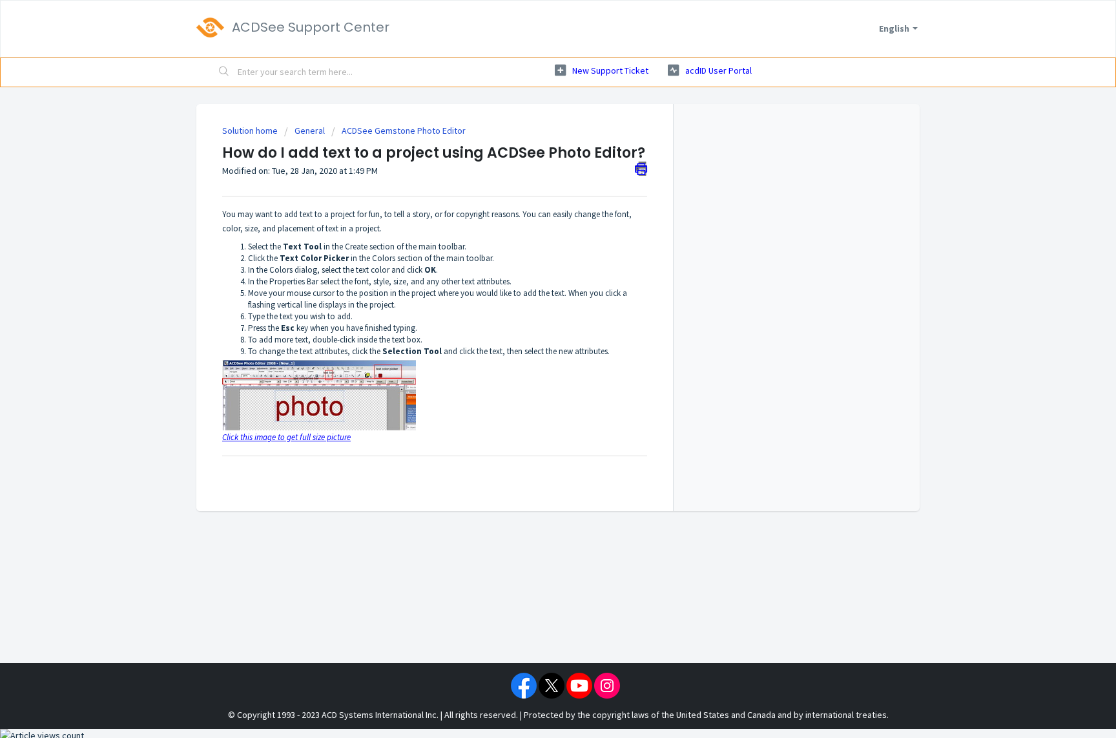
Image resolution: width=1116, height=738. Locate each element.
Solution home (251, 130)
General (309, 130)
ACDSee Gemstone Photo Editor (404, 130)
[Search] (224, 72)
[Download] (534, 199)
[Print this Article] (641, 169)
